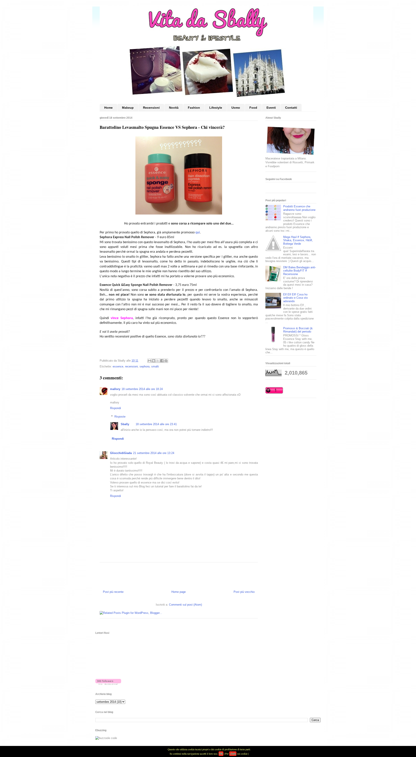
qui (197, 232)
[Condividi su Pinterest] (166, 361)
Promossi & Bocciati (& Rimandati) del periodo (298, 330)
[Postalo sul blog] (153, 361)
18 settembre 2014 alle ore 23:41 (156, 424)
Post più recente (113, 591)
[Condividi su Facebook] (162, 361)
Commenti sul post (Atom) (185, 604)
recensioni (131, 366)
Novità (174, 107)
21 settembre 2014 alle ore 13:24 (153, 453)
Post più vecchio (244, 591)
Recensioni (151, 107)
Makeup (128, 107)
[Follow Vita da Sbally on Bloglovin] (108, 683)
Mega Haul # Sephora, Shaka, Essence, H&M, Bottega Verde (298, 240)
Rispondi (115, 408)
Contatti (291, 107)
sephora (145, 366)
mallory (115, 389)
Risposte (119, 416)
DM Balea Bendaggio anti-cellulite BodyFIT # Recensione (299, 271)
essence (118, 366)
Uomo (235, 107)
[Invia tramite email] (149, 361)
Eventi (271, 107)
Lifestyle (215, 107)
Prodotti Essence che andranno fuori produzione (299, 208)
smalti (155, 366)
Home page (178, 591)
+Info (233, 753)
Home (108, 107)
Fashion (194, 107)
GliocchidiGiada (121, 453)
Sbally (125, 424)
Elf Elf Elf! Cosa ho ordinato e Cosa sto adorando (295, 298)
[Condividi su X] (158, 361)
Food (253, 107)
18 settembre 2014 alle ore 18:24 (142, 389)
